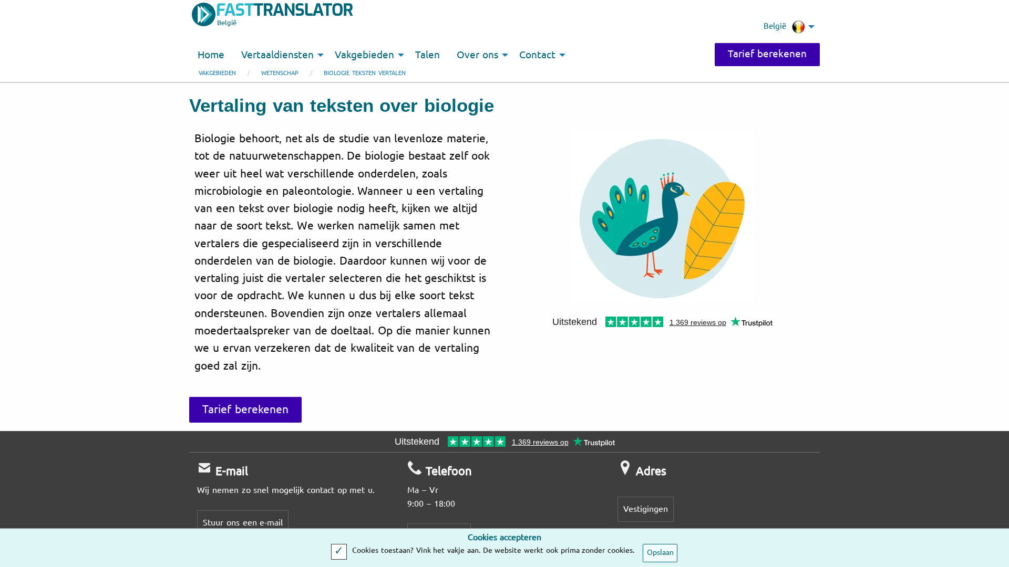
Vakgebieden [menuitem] (364, 55)
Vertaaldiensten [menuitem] (277, 55)
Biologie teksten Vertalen (365, 73)
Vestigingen (645, 509)
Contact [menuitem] (537, 55)
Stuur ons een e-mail (243, 522)
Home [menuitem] (211, 55)
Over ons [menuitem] (477, 55)
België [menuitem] (775, 26)
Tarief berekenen (767, 54)
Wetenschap (279, 73)
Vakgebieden (217, 73)
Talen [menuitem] (427, 55)
